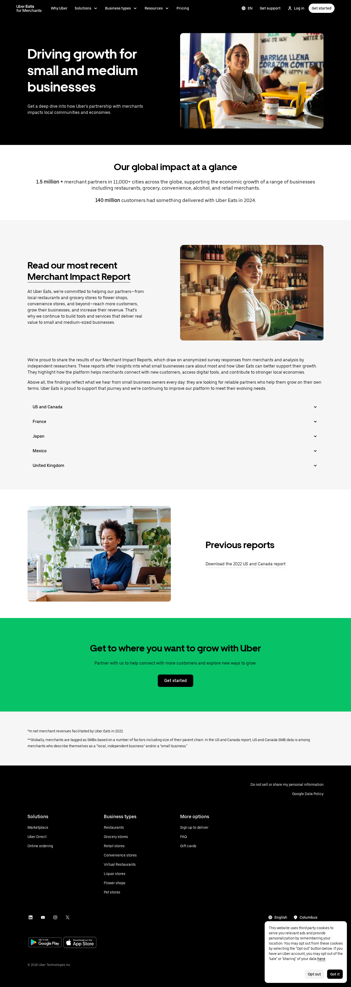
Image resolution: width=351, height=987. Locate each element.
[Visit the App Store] (79, 943)
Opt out (314, 974)
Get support (270, 8)
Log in (299, 8)
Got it (335, 974)
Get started (321, 8)
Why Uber (59, 8)
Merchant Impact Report (78, 276)
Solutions (83, 8)
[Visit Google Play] (45, 942)
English (280, 917)
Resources (154, 8)
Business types (118, 8)
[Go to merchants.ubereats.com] (29, 8)
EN (250, 8)
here (321, 959)
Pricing (183, 8)
